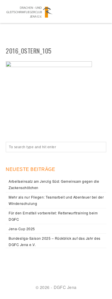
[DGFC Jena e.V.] (29, 11)
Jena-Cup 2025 (22, 228)
